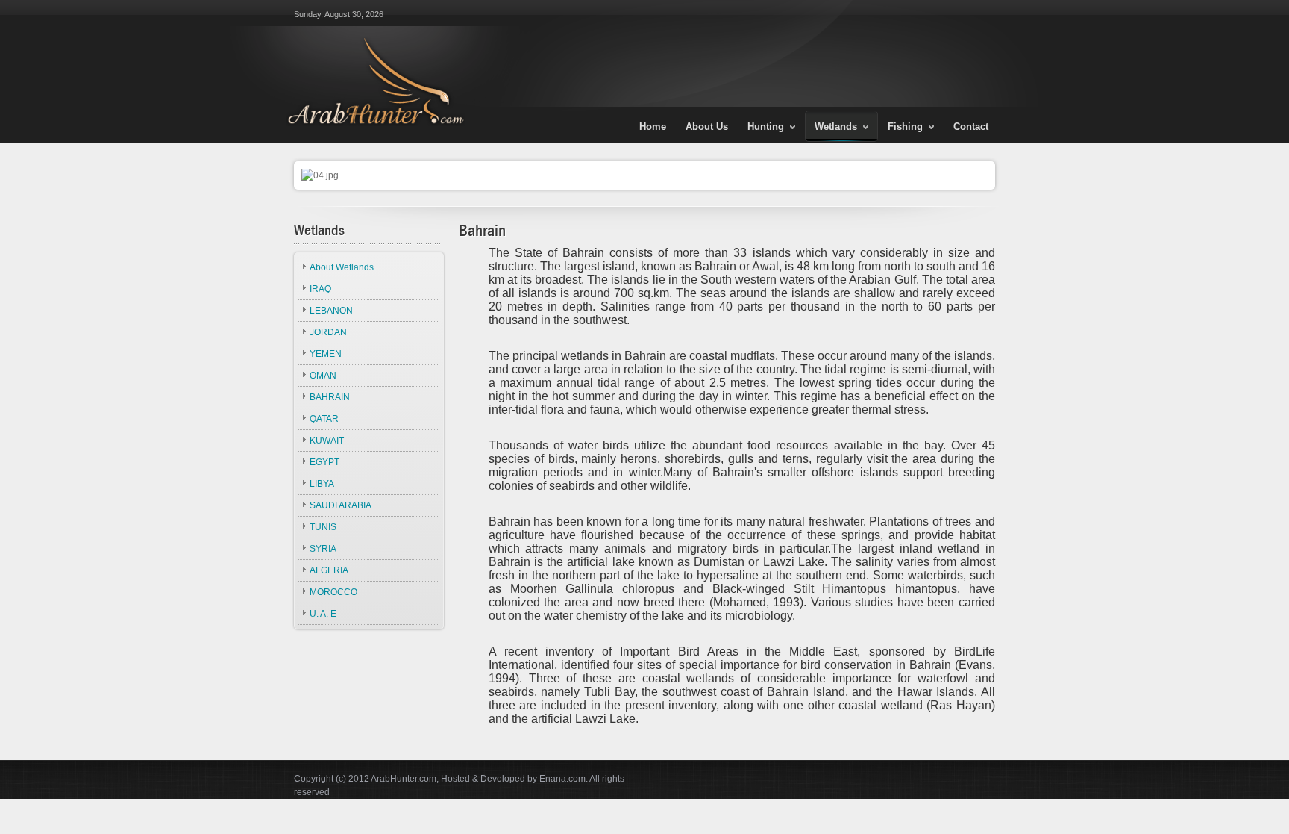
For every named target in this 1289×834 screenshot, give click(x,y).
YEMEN (326, 354)
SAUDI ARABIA (340, 505)
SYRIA (323, 549)
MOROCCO (333, 592)
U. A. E (323, 614)
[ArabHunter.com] (373, 63)
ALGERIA (329, 570)
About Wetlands (342, 267)
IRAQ (320, 289)
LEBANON (331, 310)
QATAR (324, 419)
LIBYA (322, 484)
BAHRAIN (330, 397)
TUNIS (323, 527)
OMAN (323, 375)
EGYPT (324, 462)
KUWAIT (327, 440)
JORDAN (328, 332)
